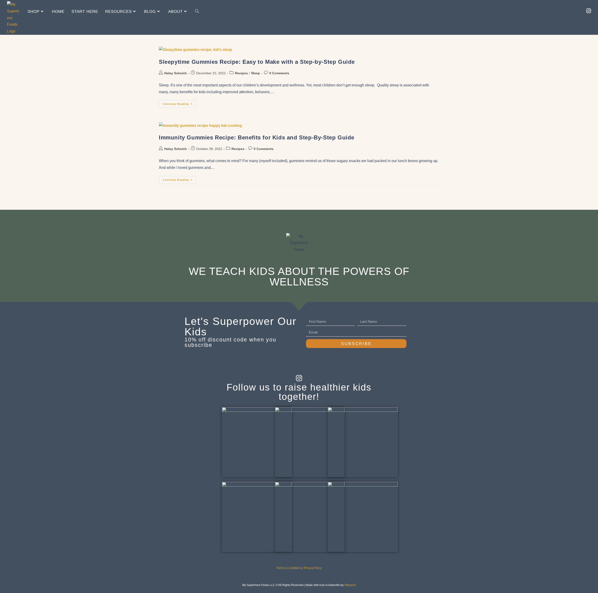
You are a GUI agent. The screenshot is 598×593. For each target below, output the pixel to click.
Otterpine (350, 585)
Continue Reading (179, 102)
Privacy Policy (313, 568)
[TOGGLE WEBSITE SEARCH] (197, 11)
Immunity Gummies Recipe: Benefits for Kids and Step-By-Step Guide (256, 137)
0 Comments (279, 73)
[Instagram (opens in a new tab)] (588, 11)
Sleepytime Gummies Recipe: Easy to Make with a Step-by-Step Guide (257, 62)
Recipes (241, 73)
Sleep (255, 73)
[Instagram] (299, 378)
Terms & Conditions (288, 568)
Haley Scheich (175, 73)
